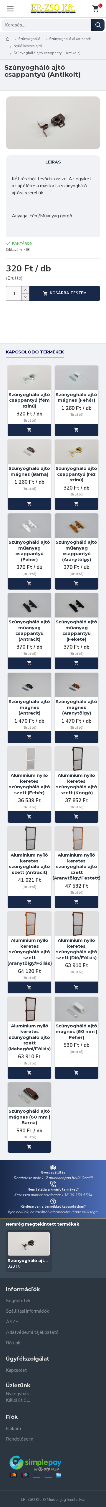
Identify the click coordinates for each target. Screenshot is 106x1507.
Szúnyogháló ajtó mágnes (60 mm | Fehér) (76, 1031)
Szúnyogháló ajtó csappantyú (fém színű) (29, 400)
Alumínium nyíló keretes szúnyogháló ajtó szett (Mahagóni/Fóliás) (29, 1037)
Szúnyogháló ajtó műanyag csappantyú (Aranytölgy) (76, 550)
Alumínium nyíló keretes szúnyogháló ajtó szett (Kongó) (76, 783)
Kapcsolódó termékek (35, 352)
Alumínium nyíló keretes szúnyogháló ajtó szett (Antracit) (29, 863)
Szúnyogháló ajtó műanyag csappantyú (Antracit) (29, 630)
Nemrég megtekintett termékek (42, 1224)
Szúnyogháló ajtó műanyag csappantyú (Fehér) (29, 550)
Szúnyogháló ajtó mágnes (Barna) (29, 471)
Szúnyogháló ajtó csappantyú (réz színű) (76, 474)
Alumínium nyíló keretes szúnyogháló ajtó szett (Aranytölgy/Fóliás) (29, 951)
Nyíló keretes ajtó (28, 46)
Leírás (53, 162)
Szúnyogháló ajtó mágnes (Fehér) (76, 397)
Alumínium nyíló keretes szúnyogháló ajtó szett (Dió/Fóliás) (76, 948)
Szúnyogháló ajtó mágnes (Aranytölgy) (76, 707)
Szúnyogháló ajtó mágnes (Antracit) (29, 707)
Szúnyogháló (29, 38)
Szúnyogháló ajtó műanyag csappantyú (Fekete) (76, 630)
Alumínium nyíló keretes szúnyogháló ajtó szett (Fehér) (29, 783)
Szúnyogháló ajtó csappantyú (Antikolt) (29, 1260)
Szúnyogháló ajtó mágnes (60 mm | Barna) (29, 1116)
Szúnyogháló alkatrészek (70, 38)
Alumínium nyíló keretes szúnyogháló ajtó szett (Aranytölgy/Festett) (76, 866)
